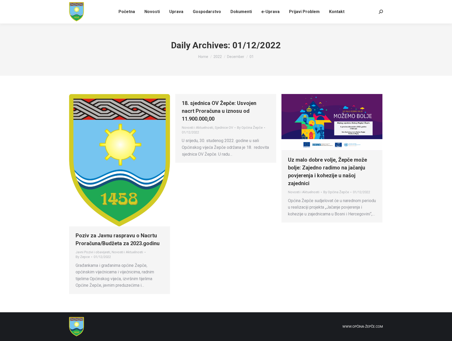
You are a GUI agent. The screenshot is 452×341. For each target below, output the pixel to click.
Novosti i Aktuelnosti (127, 252)
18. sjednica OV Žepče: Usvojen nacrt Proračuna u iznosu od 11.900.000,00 (219, 111)
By (83, 257)
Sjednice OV (224, 128)
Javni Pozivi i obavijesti (93, 252)
